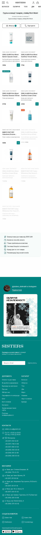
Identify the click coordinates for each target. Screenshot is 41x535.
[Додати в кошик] (18, 65)
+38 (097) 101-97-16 (11, 486)
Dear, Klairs (5, 52)
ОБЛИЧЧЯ (16, 6)
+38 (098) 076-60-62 (12, 503)
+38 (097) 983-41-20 (12, 447)
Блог (3, 399)
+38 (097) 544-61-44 (12, 491)
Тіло (22, 386)
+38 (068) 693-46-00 (12, 450)
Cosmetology (28, 522)
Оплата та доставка (9, 380)
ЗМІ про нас (6, 392)
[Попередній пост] (6, 315)
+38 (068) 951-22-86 (12, 453)
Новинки (24, 395)
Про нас (4, 389)
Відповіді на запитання (9, 386)
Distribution (8, 522)
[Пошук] (7, 2)
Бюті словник (6, 402)
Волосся (24, 380)
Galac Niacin (16, 129)
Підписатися (17, 290)
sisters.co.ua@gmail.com (13, 429)
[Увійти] (33, 2)
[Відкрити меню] (3, 2)
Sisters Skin (28, 517)
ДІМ (32, 6)
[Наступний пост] (34, 315)
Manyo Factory (6, 129)
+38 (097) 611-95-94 (11, 478)
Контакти (5, 405)
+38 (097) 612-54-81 (11, 441)
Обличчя (24, 383)
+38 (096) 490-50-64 (12, 456)
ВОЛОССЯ (5, 6)
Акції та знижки (26, 399)
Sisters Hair (8, 517)
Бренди (24, 402)
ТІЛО (25, 6)
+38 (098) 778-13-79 (12, 472)
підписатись (32, 363)
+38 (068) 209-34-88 (12, 497)
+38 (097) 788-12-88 (12, 444)
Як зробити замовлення (10, 383)
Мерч (23, 392)
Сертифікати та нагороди (10, 395)
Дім (22, 389)
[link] (37, 2)
